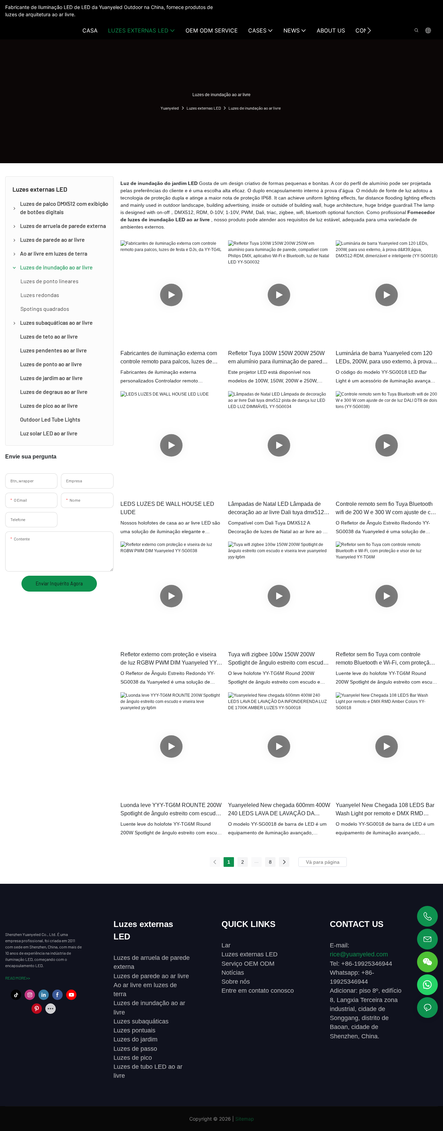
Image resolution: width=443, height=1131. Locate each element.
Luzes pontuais (134, 1030)
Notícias (233, 972)
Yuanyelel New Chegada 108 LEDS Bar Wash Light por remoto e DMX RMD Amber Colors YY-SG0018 (385, 810)
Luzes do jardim (135, 1039)
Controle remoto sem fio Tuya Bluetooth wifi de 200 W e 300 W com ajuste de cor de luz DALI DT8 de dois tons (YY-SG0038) (385, 509)
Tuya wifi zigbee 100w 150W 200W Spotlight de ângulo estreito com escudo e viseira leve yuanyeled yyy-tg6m (277, 659)
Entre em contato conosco (258, 990)
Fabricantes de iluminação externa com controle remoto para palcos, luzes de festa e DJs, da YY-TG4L (168, 358)
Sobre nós (236, 981)
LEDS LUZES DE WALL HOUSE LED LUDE (167, 508)
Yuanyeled (170, 107)
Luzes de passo (135, 1048)
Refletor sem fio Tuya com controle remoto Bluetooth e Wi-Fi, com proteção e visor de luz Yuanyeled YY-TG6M (386, 659)
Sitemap (244, 1119)
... (256, 861)
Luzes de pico (133, 1057)
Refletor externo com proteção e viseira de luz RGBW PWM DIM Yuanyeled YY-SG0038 (169, 659)
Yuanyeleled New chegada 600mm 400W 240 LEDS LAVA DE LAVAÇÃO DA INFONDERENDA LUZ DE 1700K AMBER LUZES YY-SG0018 (279, 810)
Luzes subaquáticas (141, 1021)
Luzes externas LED (204, 107)
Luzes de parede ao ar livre (151, 976)
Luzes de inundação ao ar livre (254, 107)
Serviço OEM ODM (248, 963)
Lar (226, 945)
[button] (369, 30)
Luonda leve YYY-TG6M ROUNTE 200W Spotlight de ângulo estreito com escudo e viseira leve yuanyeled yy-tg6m (171, 810)
